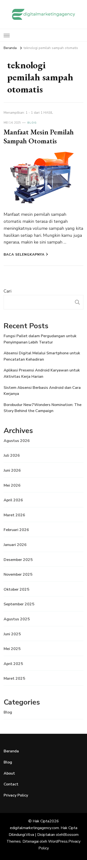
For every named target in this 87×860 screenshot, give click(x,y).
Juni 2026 (12, 470)
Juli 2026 (12, 455)
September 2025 (19, 604)
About (9, 773)
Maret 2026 (14, 515)
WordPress (58, 841)
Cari (7, 291)
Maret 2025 (14, 678)
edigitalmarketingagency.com (34, 828)
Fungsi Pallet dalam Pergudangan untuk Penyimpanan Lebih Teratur (40, 339)
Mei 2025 (12, 648)
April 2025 (13, 663)
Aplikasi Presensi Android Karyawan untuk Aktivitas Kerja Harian (42, 373)
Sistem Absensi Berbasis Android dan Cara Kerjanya (42, 391)
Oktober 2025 (16, 589)
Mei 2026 (12, 485)
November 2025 (18, 574)
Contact (11, 784)
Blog (31, 123)
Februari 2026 (16, 529)
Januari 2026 (15, 544)
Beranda (11, 751)
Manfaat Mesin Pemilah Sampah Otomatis (39, 136)
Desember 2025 (18, 559)
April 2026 (13, 500)
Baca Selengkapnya (24, 254)
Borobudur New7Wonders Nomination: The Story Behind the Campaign (42, 408)
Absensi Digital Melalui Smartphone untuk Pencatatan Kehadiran (42, 356)
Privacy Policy (16, 795)
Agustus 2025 (17, 619)
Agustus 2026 (17, 440)
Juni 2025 (12, 634)
